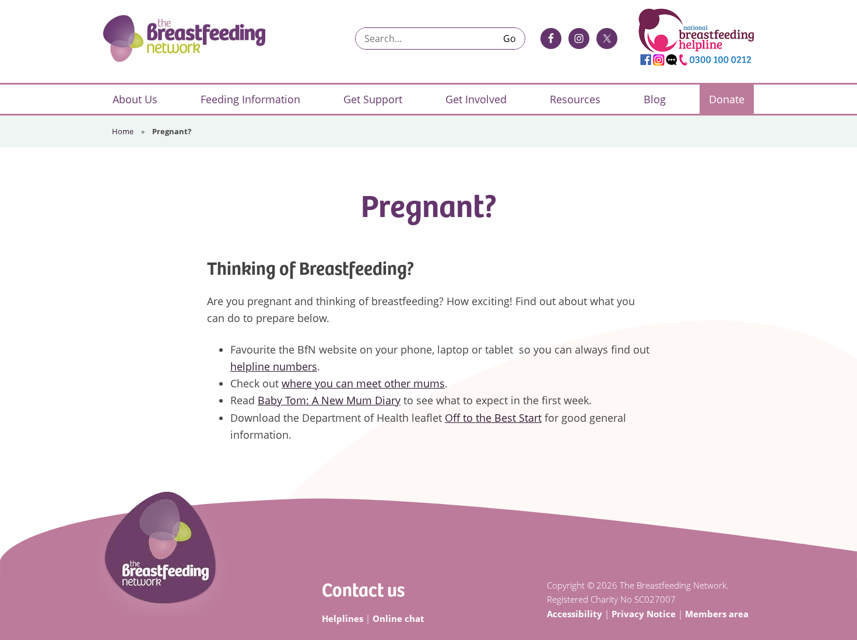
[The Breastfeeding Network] (184, 38)
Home (123, 131)
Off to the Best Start (493, 418)
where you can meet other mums (363, 383)
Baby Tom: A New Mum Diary (329, 400)
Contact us (363, 589)
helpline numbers (273, 366)
